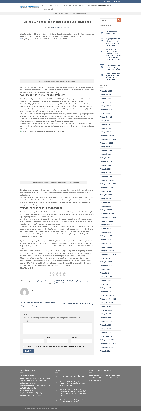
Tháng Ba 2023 (105, 206)
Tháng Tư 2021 (105, 280)
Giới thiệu (48, 5)
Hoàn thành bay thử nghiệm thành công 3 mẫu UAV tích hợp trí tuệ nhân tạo (113, 76)
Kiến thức (58, 5)
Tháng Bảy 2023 (105, 199)
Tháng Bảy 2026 (105, 94)
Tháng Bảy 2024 (105, 154)
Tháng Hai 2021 (105, 288)
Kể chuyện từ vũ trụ (79, 5)
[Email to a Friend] (57, 274)
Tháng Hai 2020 (105, 332)
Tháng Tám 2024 (106, 150)
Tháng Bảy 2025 (105, 113)
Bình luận (26, 321)
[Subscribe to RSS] (33, 376)
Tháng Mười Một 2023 (108, 184)
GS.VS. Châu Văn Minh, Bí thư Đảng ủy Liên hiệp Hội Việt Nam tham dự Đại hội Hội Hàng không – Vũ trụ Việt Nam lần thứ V (113, 55)
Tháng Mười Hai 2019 (107, 340)
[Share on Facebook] (50, 274)
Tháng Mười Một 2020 (108, 299)
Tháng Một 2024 (106, 176)
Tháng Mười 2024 (106, 143)
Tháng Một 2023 (106, 210)
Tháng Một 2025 (106, 132)
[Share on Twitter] (53, 274)
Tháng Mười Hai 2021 (107, 251)
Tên (24, 337)
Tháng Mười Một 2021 (108, 254)
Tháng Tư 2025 (105, 121)
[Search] (43, 5)
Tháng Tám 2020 (106, 310)
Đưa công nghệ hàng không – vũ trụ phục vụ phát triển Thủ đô (113, 67)
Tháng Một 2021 (106, 291)
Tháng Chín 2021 (106, 262)
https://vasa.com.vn (34, 395)
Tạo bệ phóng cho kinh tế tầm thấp (112, 32)
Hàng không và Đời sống (97, 5)
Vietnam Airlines (61, 283)
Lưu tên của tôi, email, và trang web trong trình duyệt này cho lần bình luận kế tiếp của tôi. (54, 346)
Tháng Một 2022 (106, 247)
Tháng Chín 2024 (106, 147)
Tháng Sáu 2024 (105, 158)
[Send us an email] (119, 1)
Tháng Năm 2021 (106, 277)
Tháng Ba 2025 (105, 124)
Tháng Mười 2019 (106, 347)
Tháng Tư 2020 (105, 325)
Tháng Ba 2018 (105, 351)
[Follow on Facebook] (114, 1)
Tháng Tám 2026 (106, 91)
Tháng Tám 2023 (106, 195)
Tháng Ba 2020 (105, 329)
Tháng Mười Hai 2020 (107, 295)
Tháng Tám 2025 (106, 109)
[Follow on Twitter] (118, 1)
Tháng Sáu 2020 (105, 317)
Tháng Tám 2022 (106, 225)
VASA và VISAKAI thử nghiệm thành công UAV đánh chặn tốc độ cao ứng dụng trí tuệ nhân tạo (113, 41)
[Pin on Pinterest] (60, 274)
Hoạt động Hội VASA (47, 19)
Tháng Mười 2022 (106, 221)
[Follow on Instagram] (116, 1)
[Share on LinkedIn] (64, 274)
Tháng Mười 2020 (106, 303)
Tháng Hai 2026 (105, 102)
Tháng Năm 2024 (106, 161)
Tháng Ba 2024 (105, 169)
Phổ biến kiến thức (60, 19)
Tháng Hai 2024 (105, 173)
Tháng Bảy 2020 (105, 314)
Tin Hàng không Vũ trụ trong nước (78, 19)
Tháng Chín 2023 (106, 191)
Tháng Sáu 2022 (105, 232)
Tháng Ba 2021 (105, 284)
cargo (54, 283)
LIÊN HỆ (50, 9)
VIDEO (45, 9)
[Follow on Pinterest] (30, 376)
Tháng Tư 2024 (105, 165)
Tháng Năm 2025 (106, 117)
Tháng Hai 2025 (105, 128)
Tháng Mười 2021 (106, 258)
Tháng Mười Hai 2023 (107, 180)
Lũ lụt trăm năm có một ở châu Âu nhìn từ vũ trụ (74, 304)
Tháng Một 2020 (106, 336)
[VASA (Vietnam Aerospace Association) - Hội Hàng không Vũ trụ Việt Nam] (29, 7)
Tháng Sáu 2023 (105, 202)
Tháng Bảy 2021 (105, 269)
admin (67, 27)
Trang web (74, 337)
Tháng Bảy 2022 (105, 228)
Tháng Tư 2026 (105, 98)
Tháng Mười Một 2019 (108, 343)
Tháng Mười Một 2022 (108, 217)
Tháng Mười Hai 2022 (107, 213)
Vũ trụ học (67, 5)
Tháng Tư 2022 (105, 239)
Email (49, 337)
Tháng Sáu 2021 (105, 273)
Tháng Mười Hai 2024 (107, 135)
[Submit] (119, 20)
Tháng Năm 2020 (106, 321)
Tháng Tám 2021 (106, 265)
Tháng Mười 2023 (106, 187)
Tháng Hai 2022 (105, 243)
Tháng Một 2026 (106, 106)
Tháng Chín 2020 (106, 306)
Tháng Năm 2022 (106, 236)
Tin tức (109, 5)
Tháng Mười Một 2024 (108, 139)
